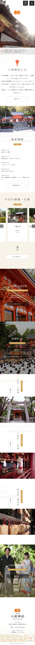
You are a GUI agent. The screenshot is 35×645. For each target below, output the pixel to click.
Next (33, 226)
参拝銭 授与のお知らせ (20, 50)
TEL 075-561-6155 (17, 627)
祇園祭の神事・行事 (17, 356)
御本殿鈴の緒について (19, 52)
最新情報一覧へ (17, 185)
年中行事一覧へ (17, 257)
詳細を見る (17, 99)
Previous (1, 226)
